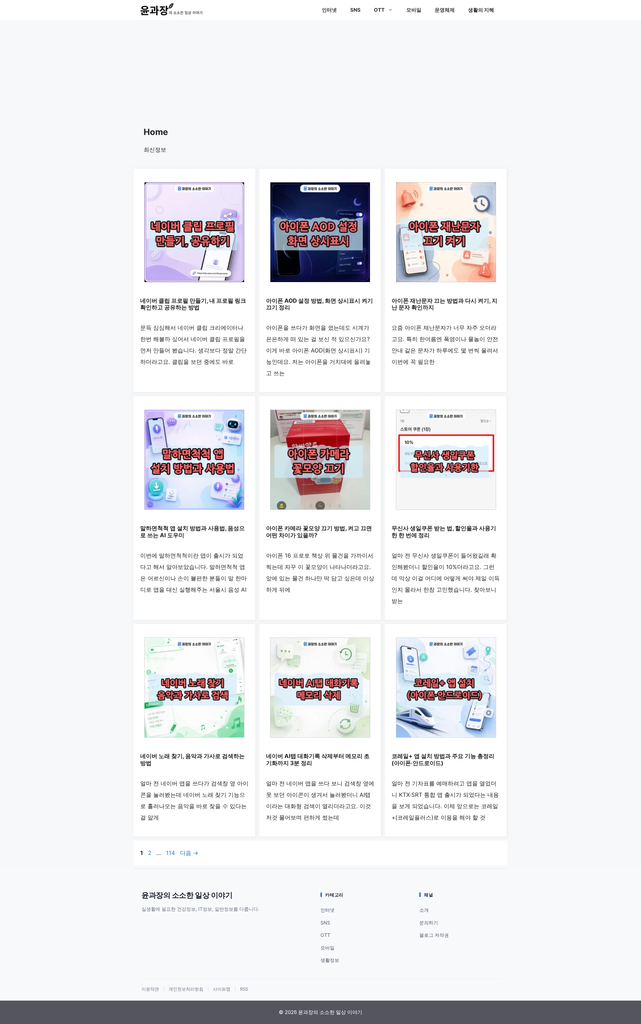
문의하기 (428, 922)
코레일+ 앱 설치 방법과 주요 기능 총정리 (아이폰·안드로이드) (443, 759)
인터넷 (329, 10)
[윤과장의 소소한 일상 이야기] (173, 10)
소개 (424, 910)
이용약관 (150, 989)
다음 (189, 853)
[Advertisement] (320, 70)
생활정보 (329, 960)
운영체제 (445, 10)
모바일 (413, 10)
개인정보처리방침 (186, 989)
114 (170, 853)
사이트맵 (221, 989)
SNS (355, 10)
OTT (379, 10)
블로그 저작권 (434, 935)
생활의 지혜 (481, 10)
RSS (244, 989)
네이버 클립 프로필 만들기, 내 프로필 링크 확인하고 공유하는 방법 (193, 304)
